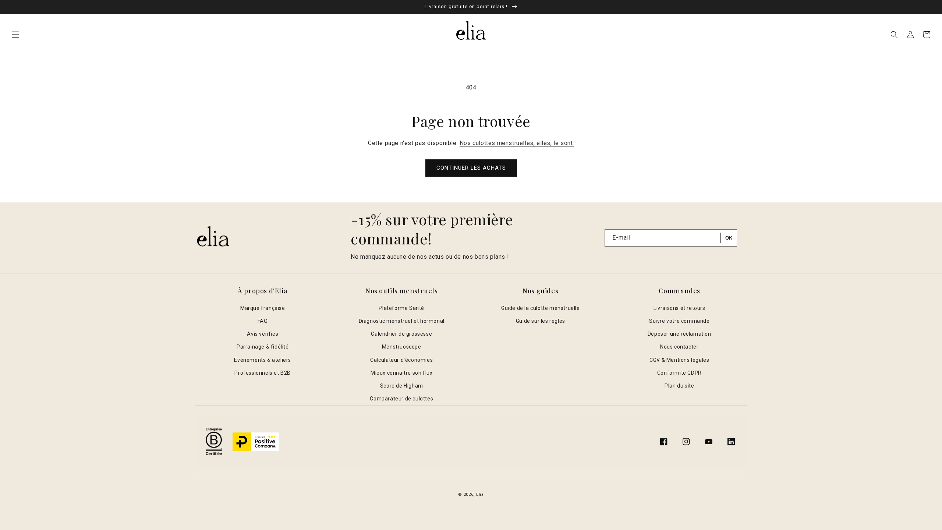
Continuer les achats (471, 168)
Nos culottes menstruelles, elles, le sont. (517, 142)
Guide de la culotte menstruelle (540, 308)
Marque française (262, 308)
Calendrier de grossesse (401, 334)
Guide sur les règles (540, 321)
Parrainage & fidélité (263, 347)
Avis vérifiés (262, 334)
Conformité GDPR (679, 373)
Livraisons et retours (679, 308)
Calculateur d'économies (401, 360)
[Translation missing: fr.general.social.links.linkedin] (731, 441)
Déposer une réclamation (679, 334)
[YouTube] (708, 441)
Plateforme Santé (401, 308)
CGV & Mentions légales (679, 360)
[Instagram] (686, 441)
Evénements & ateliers (262, 360)
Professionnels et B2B (262, 373)
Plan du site (679, 386)
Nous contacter (679, 347)
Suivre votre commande (679, 321)
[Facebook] (663, 441)
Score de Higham (401, 386)
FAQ (263, 321)
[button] (15, 34)
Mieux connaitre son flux (401, 373)
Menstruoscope (401, 347)
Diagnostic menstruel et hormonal (402, 321)
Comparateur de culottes (401, 399)
